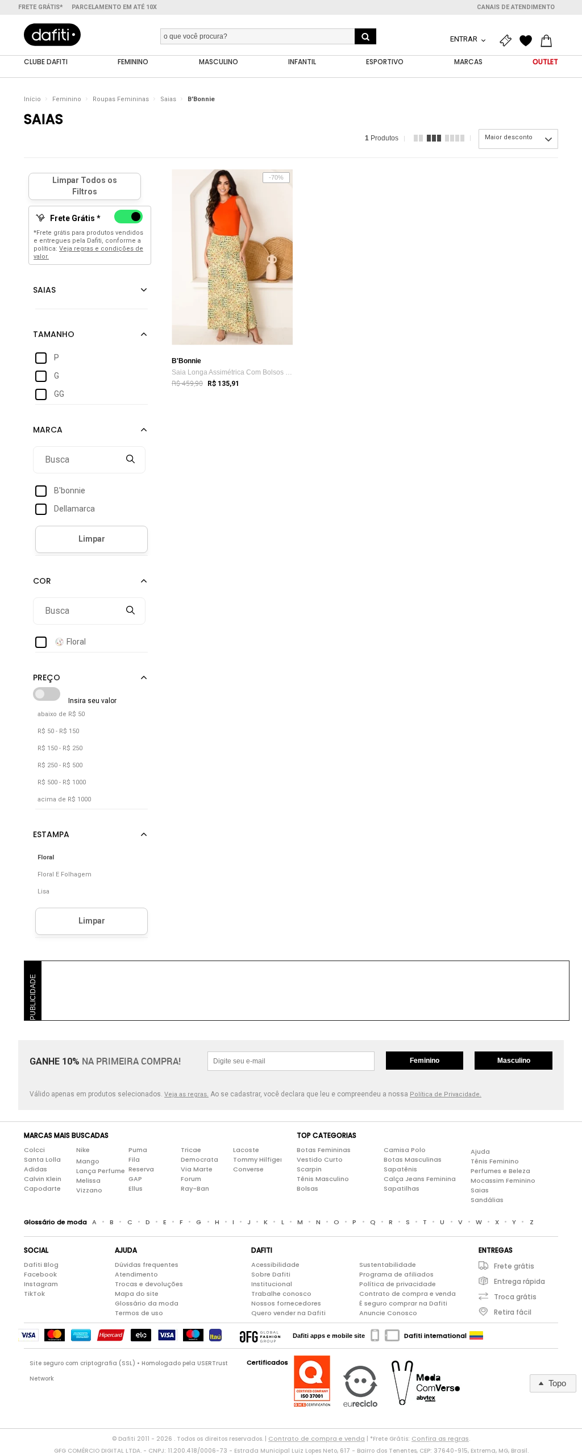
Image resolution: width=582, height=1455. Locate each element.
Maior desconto (509, 137)
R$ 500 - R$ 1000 (62, 782)
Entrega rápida (519, 1281)
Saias (168, 99)
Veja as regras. (186, 1094)
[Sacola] (549, 41)
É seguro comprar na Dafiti (403, 1303)
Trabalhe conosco (281, 1294)
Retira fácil (512, 1312)
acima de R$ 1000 (64, 799)
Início (32, 99)
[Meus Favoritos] (528, 41)
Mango (87, 1161)
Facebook (40, 1274)
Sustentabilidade (387, 1265)
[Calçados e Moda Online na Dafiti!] (52, 34)
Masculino (513, 1061)
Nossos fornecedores (286, 1303)
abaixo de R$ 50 (61, 714)
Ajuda (480, 1151)
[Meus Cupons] (508, 41)
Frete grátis (514, 1266)
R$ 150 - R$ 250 (60, 748)
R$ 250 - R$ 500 (60, 765)
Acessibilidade (275, 1265)
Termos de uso (139, 1313)
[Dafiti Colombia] (476, 1335)
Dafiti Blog (41, 1265)
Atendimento (136, 1274)
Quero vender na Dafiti (288, 1313)
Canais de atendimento (516, 7)
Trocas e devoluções (149, 1284)
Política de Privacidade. (445, 1094)
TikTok (34, 1294)
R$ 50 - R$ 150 (58, 731)
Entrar (464, 39)
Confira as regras (440, 1438)
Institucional (271, 1284)
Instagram (41, 1284)
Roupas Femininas (121, 99)
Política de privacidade (397, 1284)
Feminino (66, 99)
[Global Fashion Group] (260, 1335)
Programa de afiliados (396, 1274)
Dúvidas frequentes (146, 1265)
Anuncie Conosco (388, 1313)
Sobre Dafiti (270, 1274)
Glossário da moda (146, 1303)
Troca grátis (515, 1297)
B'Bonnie (201, 99)
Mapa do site (137, 1294)
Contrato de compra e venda (407, 1294)
